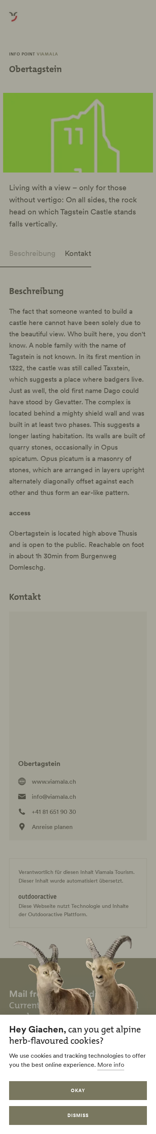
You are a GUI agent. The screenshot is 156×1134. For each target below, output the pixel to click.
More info (110, 1064)
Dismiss (78, 1115)
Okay (78, 1090)
